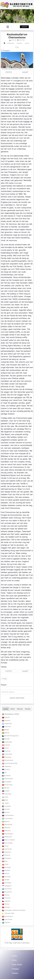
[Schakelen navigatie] (7, 27)
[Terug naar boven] (31, 976)
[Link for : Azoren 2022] (17, 16)
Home (14, 956)
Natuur (27, 43)
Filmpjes (15, 969)
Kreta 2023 (13, 40)
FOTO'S (8, 72)
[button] (28, 16)
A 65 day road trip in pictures (17, 943)
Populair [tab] (28, 709)
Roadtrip (19, 43)
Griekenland (10, 43)
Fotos (14, 960)
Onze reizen (17, 964)
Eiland (17, 47)
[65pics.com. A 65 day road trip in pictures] (17, 934)
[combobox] (15, 26)
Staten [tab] (12, 709)
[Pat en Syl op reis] (17, 5)
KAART (25, 72)
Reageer (6, 50)
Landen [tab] (5, 709)
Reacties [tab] (20, 709)
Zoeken (24, 27)
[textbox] (17, 692)
